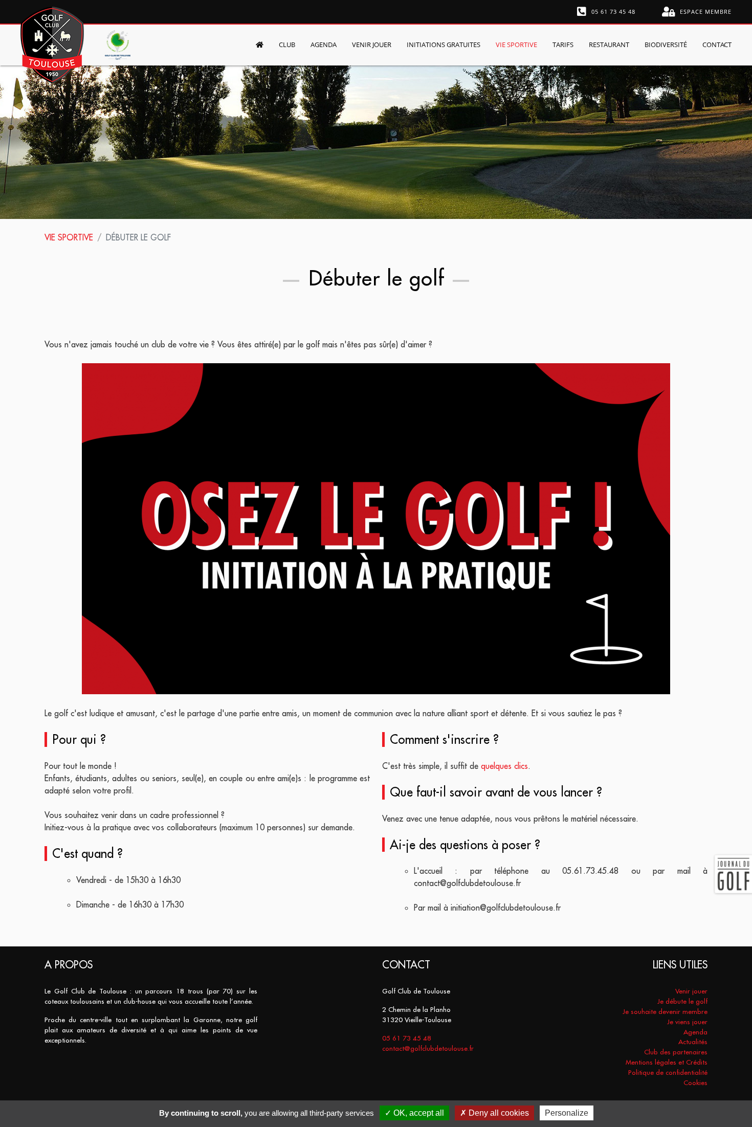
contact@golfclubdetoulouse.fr (428, 1048)
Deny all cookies (498, 1113)
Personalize (566, 1113)
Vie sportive (69, 237)
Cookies (695, 1082)
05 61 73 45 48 (612, 11)
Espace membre (705, 11)
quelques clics (504, 766)
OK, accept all (417, 1113)
